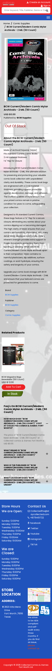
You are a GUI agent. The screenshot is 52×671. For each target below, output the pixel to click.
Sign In (46, 5)
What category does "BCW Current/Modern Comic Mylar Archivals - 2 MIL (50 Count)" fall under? (22, 481)
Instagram (36, 539)
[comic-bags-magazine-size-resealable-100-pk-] (13, 354)
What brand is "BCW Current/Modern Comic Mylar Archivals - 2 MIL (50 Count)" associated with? (20, 454)
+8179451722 (37, 517)
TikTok (33, 544)
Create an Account (39, 2)
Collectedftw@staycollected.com (40, 512)
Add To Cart (13, 387)
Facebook (35, 523)
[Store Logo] (9, 3)
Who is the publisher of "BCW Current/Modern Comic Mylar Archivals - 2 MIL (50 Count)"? (20, 467)
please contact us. (34, 647)
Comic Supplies (21, 23)
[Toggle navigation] (48, 17)
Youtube (34, 533)
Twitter (34, 528)
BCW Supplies (11, 305)
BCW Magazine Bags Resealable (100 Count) (13, 378)
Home (6, 23)
